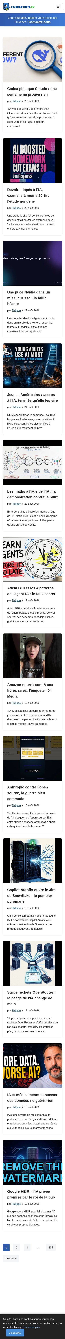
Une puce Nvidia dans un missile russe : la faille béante (28, 298)
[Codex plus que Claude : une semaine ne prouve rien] (32, 59)
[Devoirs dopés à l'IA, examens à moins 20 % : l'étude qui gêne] (32, 160)
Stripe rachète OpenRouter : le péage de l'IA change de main (31, 998)
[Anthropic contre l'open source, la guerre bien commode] (32, 758)
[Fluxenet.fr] (19, 7)
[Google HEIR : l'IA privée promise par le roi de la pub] (32, 1162)
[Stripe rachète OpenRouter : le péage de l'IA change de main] (32, 963)
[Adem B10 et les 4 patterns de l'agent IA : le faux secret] (32, 559)
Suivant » (10, 1258)
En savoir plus (32, 1327)
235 (51, 1247)
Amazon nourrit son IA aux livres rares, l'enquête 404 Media (30, 690)
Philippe (16, 101)
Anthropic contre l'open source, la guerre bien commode (27, 793)
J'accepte (15, 1332)
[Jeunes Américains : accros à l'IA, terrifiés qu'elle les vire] (32, 365)
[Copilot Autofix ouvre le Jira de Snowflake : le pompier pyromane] (32, 860)
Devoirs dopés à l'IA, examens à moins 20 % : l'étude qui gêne (28, 195)
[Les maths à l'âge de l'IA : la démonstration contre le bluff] (32, 462)
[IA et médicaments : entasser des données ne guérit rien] (32, 1065)
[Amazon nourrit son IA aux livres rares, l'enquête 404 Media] (32, 655)
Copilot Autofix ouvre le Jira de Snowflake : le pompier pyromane (31, 895)
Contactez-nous (40, 22)
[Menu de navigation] (58, 7)
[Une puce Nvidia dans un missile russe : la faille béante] (32, 263)
